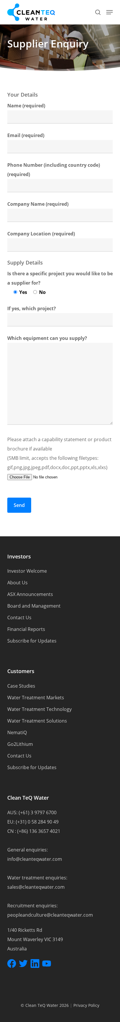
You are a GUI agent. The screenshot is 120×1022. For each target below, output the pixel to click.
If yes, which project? (31, 308)
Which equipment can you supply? (47, 338)
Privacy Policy (86, 1005)
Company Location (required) (41, 233)
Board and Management (34, 606)
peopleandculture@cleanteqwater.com (50, 915)
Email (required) (25, 135)
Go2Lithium (20, 744)
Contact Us (19, 617)
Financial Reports (26, 629)
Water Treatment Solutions (37, 721)
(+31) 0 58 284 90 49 (37, 822)
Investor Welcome (27, 571)
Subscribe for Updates (32, 641)
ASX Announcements (30, 594)
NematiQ (17, 732)
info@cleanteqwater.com (34, 859)
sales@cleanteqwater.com (36, 887)
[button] (109, 12)
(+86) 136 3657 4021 (38, 831)
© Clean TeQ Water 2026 (45, 1005)
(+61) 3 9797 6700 (38, 812)
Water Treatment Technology (39, 709)
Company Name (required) (37, 204)
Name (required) (26, 105)
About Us (17, 582)
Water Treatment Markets (35, 697)
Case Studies (21, 686)
